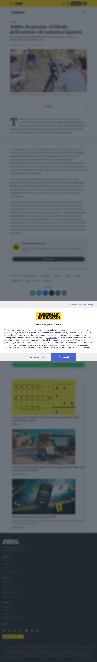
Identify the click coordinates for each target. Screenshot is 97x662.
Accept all (64, 357)
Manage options (36, 357)
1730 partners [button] (21, 330)
